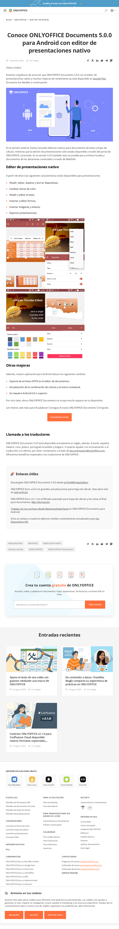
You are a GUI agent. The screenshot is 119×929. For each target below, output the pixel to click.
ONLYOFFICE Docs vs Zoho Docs (20, 869)
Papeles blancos (87, 836)
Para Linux (32, 785)
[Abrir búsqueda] (106, 10)
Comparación (13, 856)
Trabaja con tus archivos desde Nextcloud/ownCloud (39, 508)
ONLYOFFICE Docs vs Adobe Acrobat (21, 880)
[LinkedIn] (97, 60)
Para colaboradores (51, 837)
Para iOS (82, 785)
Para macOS (49, 785)
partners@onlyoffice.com (91, 865)
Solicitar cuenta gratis (52, 824)
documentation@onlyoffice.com (87, 450)
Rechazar (14, 915)
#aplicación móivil (52, 543)
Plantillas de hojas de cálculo (18, 810)
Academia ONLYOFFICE (91, 829)
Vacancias (47, 848)
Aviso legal (85, 848)
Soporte (84, 840)
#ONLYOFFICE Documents (60, 549)
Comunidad (86, 821)
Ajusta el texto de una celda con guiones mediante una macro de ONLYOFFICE (29, 681)
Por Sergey (34, 60)
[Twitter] (92, 60)
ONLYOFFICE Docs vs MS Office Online (22, 861)
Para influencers (50, 844)
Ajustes (34, 915)
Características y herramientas (56, 821)
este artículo (21, 492)
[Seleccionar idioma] (113, 10)
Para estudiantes (50, 802)
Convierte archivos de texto (18, 826)
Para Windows (14, 785)
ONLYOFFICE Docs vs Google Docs (20, 865)
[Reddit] (102, 60)
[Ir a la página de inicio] (18, 10)
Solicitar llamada (70, 872)
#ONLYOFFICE (36, 549)
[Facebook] (88, 60)
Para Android (66, 785)
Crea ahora (95, 604)
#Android (32, 543)
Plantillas (11, 797)
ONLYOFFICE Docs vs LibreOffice (20, 872)
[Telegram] (106, 60)
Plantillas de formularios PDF (18, 802)
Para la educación (53, 797)
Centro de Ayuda (88, 825)
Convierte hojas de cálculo (17, 829)
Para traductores (50, 840)
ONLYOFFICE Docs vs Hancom (19, 884)
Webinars (85, 833)
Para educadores (50, 806)
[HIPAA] (83, 808)
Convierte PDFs (12, 837)
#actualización (15, 543)
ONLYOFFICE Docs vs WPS (17, 876)
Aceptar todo (55, 915)
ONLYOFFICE (21, 20)
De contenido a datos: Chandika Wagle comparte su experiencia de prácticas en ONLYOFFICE (86, 681)
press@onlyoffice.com (90, 869)
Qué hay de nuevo (39, 20)
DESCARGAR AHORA (59, 417)
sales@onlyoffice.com (89, 861)
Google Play (99, 78)
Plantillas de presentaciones (18, 813)
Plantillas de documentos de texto (20, 806)
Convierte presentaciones (17, 833)
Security (85, 797)
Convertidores (14, 821)
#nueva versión (15, 549)
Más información (40, 502)
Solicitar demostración (90, 844)
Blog (8, 20)
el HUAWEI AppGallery (76, 482)
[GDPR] (90, 808)
